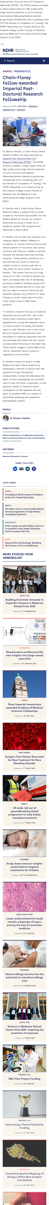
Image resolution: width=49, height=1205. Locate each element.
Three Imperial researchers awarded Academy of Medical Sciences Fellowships (24, 706)
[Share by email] (21, 469)
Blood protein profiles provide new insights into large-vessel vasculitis (24, 653)
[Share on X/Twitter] (27, 469)
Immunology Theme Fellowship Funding (24, 1124)
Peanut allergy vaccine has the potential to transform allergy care (24, 975)
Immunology (9, 110)
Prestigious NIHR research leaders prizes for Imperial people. (24, 494)
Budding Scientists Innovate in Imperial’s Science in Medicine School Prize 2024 (24, 601)
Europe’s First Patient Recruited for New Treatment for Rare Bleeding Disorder (24, 758)
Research (33, 106)
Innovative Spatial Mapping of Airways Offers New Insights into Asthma (24, 1175)
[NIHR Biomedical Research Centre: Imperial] (16, 50)
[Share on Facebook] (34, 469)
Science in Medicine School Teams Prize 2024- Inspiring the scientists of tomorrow (24, 1028)
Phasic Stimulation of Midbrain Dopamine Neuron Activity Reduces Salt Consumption (24, 436)
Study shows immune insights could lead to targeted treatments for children (24, 865)
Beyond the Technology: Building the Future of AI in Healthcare (23, 543)
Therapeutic (22, 71)
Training (21, 110)
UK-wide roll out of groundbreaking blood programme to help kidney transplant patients (24, 510)
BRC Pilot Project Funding (24, 1077)
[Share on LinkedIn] (15, 469)
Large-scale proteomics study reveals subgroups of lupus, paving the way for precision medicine (24, 922)
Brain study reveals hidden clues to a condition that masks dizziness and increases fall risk (24, 527)
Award (7, 71)
